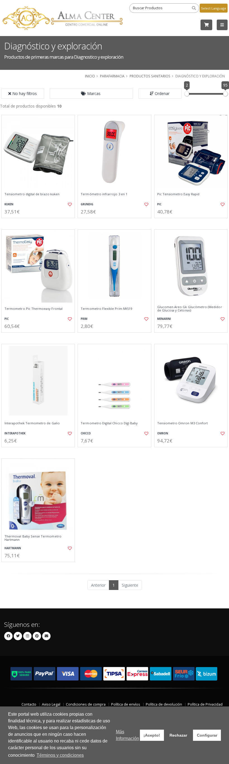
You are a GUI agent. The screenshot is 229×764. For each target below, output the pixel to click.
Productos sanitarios (150, 76)
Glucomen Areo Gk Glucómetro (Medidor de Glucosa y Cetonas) (189, 308)
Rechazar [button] (178, 735)
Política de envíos (125, 704)
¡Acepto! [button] (152, 735)
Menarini (164, 319)
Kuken (8, 204)
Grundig (87, 204)
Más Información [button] (127, 735)
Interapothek (14, 433)
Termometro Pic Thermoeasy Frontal (33, 308)
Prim (84, 319)
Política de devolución (164, 704)
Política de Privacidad (205, 704)
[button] (91, 94)
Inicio (90, 76)
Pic (159, 204)
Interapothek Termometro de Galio (32, 423)
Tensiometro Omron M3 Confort (182, 423)
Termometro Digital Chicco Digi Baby (109, 423)
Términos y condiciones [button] (60, 755)
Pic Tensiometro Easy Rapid (178, 194)
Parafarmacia (112, 76)
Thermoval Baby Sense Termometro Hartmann (32, 538)
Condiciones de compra (86, 704)
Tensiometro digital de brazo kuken (31, 194)
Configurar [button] (207, 735)
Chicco (86, 433)
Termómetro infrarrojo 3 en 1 (104, 194)
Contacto (29, 704)
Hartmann (12, 548)
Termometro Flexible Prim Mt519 (106, 308)
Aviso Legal (51, 704)
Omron (162, 433)
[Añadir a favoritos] (69, 204)
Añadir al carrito (40, 223)
